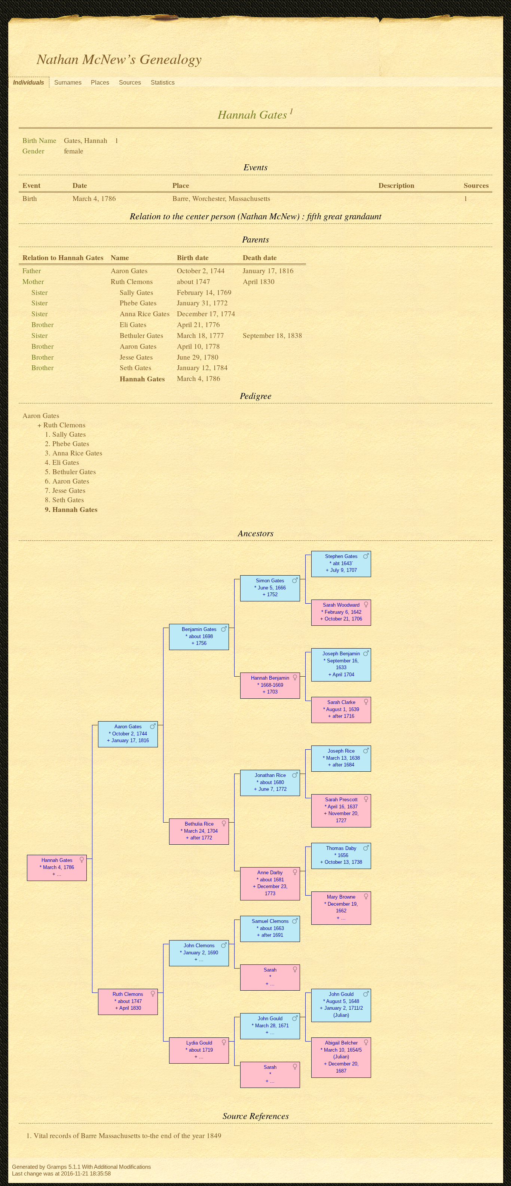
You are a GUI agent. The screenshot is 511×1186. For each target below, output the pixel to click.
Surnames (68, 82)
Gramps (57, 1167)
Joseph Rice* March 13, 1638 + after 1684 (341, 758)
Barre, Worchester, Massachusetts (221, 198)
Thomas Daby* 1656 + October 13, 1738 (341, 855)
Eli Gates (133, 324)
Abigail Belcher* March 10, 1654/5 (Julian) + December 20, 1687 (341, 1057)
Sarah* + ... (270, 977)
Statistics (163, 82)
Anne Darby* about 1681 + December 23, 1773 (270, 883)
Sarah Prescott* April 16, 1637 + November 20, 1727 (341, 810)
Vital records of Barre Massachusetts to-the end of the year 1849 (127, 1135)
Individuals (28, 82)
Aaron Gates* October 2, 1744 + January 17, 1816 (128, 734)
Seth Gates (135, 367)
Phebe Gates (138, 302)
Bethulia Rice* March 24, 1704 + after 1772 (199, 831)
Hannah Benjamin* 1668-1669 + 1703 (270, 685)
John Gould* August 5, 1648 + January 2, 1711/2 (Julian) (341, 1004)
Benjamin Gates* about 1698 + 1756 (199, 636)
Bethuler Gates (141, 335)
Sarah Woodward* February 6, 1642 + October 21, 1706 (341, 612)
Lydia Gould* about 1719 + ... (199, 1050)
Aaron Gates (129, 270)
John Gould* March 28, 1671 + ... (270, 1026)
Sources (130, 82)
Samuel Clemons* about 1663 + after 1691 (270, 928)
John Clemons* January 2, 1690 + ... (199, 953)
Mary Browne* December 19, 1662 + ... (341, 907)
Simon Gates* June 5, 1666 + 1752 (270, 588)
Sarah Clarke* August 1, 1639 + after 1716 (341, 709)
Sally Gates (136, 292)
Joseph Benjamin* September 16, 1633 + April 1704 (341, 664)
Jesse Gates (136, 357)
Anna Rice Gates (144, 313)
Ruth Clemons (132, 281)
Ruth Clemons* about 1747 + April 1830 (128, 1001)
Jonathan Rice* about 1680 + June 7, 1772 (270, 782)
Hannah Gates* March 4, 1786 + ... (57, 867)
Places (100, 82)
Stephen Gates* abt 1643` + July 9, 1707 (341, 563)
